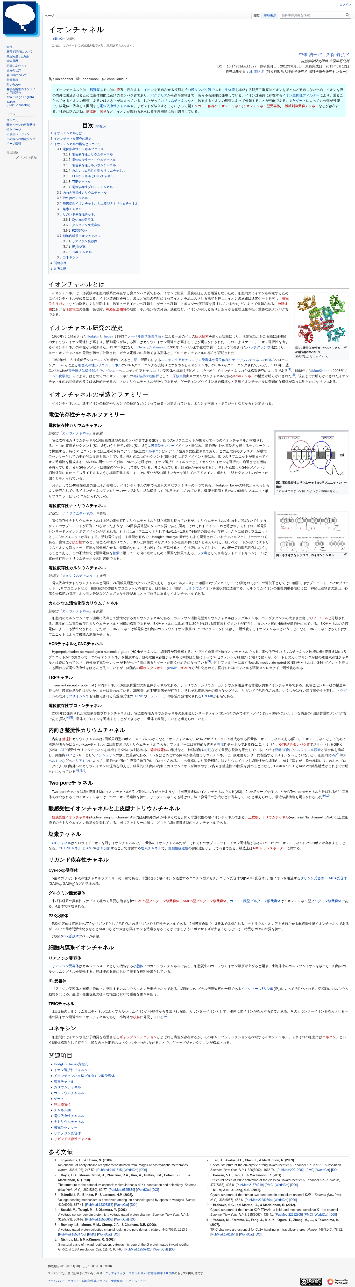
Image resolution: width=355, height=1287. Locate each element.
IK (320, 618)
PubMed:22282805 (289, 1214)
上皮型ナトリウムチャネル (268, 817)
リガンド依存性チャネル (72, 1139)
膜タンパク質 (201, 90)
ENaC (58, 38)
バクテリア (158, 95)
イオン (149, 90)
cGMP (185, 668)
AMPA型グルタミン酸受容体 (157, 901)
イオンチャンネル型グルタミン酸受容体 (84, 1076)
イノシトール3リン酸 (257, 989)
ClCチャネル (61, 843)
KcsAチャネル (244, 376)
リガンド (62, 304)
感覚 (103, 111)
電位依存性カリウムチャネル (100, 365)
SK (326, 618)
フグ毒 (202, 553)
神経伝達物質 (116, 309)
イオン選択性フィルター (301, 95)
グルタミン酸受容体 (326, 901)
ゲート (301, 101)
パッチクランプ (258, 347)
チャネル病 (62, 1110)
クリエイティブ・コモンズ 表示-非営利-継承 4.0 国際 (139, 1273)
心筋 (208, 750)
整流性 (67, 739)
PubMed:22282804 (259, 1200)
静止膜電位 (158, 750)
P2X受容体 (70, 936)
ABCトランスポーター (269, 848)
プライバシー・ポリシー (63, 1281)
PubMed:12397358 (99, 1204)
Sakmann (157, 347)
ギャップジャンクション (138, 1037)
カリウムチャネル (174, 101)
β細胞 (286, 750)
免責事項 (117, 1281)
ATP (63, 750)
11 (165, 1015)
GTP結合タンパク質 (294, 744)
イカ (188, 336)
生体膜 (230, 90)
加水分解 (104, 848)
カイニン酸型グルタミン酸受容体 (255, 901)
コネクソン (330, 1037)
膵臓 (278, 750)
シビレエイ (110, 371)
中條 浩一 (308, 54)
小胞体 (138, 966)
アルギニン (153, 451)
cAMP (172, 668)
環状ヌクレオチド (153, 668)
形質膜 (95, 90)
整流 (220, 744)
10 (328, 795)
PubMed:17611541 (224, 1234)
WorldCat (131, 1170)
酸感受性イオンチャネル (70, 817)
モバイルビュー (136, 1281)
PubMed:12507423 (138, 1249)
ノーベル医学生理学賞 (144, 336)
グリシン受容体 (312, 878)
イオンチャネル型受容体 (261, 106)
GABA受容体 (337, 878)
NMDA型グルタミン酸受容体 (205, 901)
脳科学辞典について (95, 1281)
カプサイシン (75, 696)
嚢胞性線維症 (178, 848)
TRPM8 (207, 696)
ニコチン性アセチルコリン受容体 (186, 360)
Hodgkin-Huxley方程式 (71, 1064)
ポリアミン (80, 761)
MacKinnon (320, 371)
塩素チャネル (151, 848)
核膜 (136, 1017)
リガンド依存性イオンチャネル (218, 106)
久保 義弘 (335, 54)
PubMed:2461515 (109, 1170)
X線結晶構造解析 (146, 376)
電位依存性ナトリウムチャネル (239, 360)
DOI (143, 1170)
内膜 (116, 90)
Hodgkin (93, 336)
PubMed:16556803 (99, 1219)
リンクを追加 (28, 157)
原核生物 (179, 376)
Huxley (108, 336)
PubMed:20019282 (290, 1170)
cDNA (270, 360)
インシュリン (105, 755)
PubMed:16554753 (72, 1234)
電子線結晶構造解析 (83, 371)
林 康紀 (254, 72)
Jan (61, 365)
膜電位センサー (163, 446)
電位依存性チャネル (115, 106)
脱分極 (77, 542)
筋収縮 (91, 111)
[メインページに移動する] (21, 19)
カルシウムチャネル (77, 576)
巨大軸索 (202, 336)
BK (314, 618)
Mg (335, 755)
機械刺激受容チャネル (302, 106)
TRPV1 (138, 696)
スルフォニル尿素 (307, 750)
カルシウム (193, 588)
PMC (91, 1234)
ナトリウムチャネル (77, 513)
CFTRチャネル (70, 848)
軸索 (116, 553)
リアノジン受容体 (65, 966)
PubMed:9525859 (122, 1189)
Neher (142, 347)
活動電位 (72, 309)
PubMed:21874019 (250, 1185)
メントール (159, 696)
